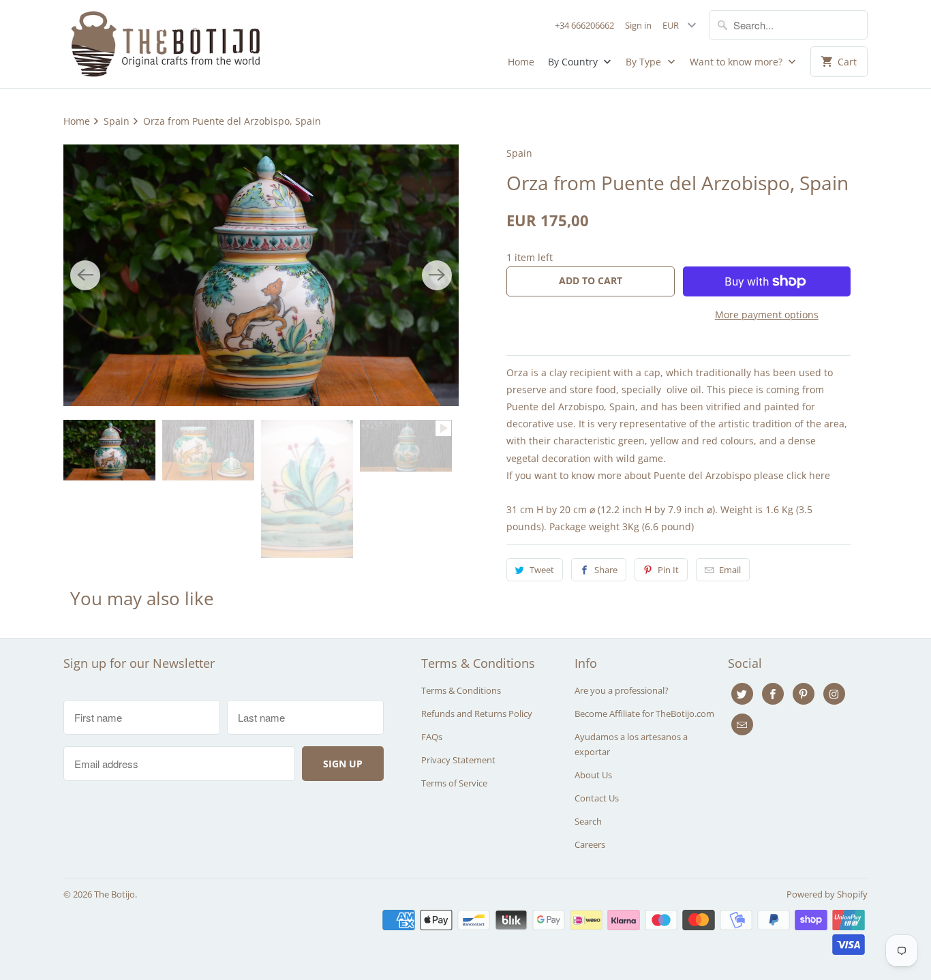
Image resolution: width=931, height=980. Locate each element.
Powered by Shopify (827, 894)
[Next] (437, 275)
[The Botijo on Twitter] (742, 694)
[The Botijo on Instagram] (834, 694)
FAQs (431, 737)
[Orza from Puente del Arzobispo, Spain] (261, 275)
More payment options (767, 314)
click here (808, 475)
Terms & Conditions (461, 690)
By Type (645, 61)
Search (588, 821)
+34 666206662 (584, 25)
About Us (593, 775)
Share (605, 570)
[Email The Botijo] (742, 724)
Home (521, 61)
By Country (574, 61)
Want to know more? (737, 61)
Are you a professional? (622, 690)
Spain (519, 153)
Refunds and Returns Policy (476, 713)
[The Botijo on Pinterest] (803, 694)
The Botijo (114, 894)
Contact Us (597, 798)
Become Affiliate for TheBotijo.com (644, 713)
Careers (590, 844)
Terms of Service (454, 783)
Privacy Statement (458, 760)
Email (730, 570)
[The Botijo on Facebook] (773, 694)
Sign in (638, 25)
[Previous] (85, 275)
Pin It (668, 570)
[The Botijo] (165, 44)
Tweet (542, 570)
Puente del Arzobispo (555, 406)
